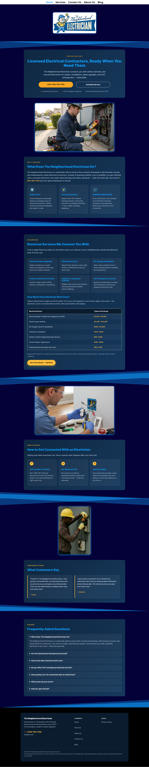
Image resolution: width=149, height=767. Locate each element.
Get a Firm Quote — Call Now (41, 363)
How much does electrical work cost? (47, 661)
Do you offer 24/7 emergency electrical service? (51, 668)
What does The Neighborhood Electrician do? (50, 637)
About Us (89, 3)
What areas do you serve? (42, 682)
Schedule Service (93, 85)
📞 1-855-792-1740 (32, 732)
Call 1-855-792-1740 (55, 84)
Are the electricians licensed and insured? (49, 654)
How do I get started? (40, 689)
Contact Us (74, 3)
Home (49, 3)
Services (60, 3)
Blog (100, 3)
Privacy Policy (106, 722)
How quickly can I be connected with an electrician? (53, 675)
